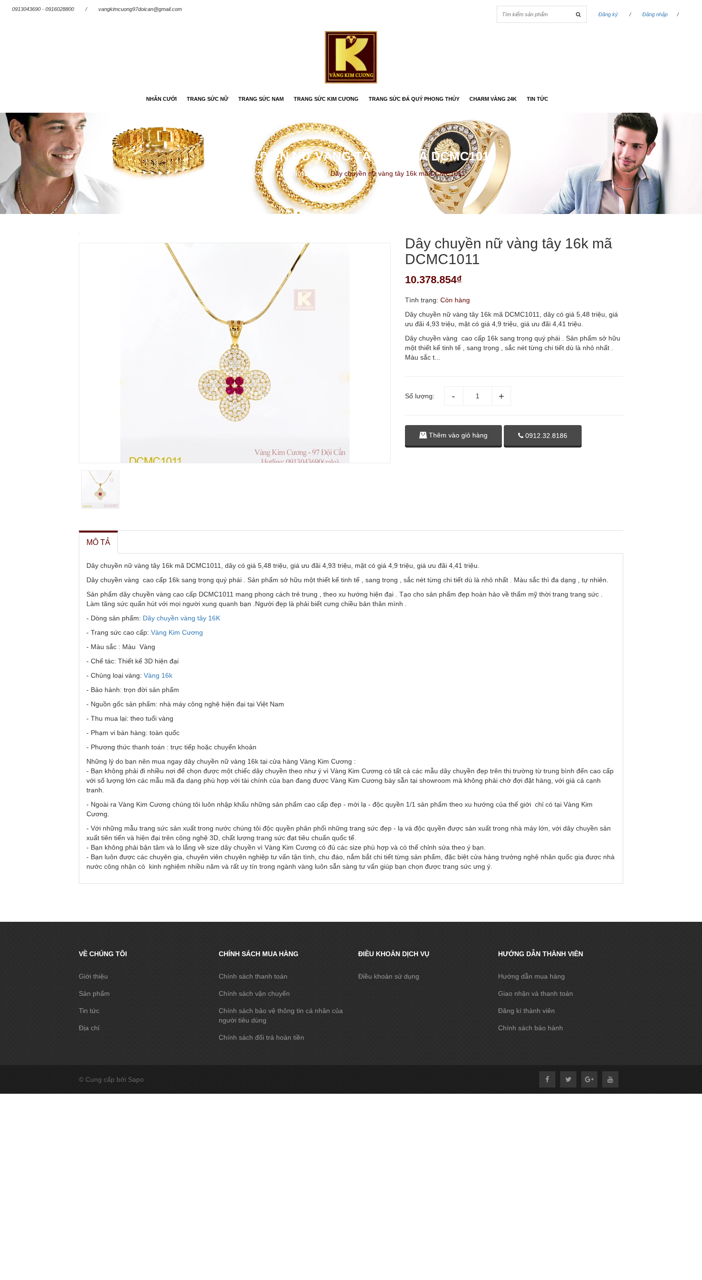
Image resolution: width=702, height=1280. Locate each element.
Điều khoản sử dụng (388, 976)
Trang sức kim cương (326, 99)
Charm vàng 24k (493, 99)
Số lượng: (420, 396)
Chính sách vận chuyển (254, 993)
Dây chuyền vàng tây (174, 618)
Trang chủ (250, 173)
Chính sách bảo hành (530, 1028)
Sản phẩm (94, 993)
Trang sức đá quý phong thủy (414, 99)
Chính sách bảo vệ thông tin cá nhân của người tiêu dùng (281, 1015)
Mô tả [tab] (98, 542)
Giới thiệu (93, 976)
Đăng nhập (655, 14)
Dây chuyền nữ (299, 173)
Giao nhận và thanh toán (535, 993)
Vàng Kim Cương (177, 632)
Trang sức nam (261, 99)
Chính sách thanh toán (253, 976)
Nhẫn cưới (161, 99)
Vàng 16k (157, 675)
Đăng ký (608, 14)
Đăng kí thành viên (526, 1010)
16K (214, 618)
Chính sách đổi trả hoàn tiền (261, 1037)
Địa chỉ (89, 1028)
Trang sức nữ (207, 99)
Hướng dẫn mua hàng (531, 976)
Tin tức (537, 99)
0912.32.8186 (545, 435)
